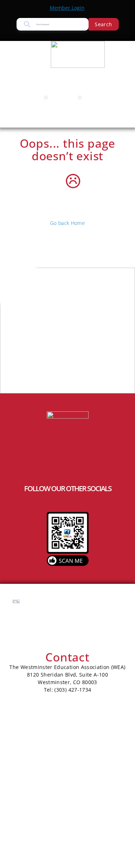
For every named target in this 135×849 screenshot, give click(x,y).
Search (103, 24)
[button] (46, 98)
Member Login (67, 7)
